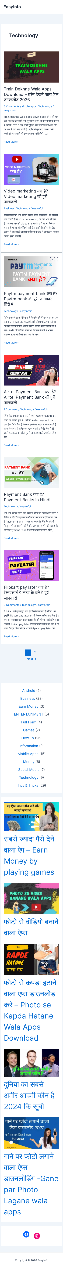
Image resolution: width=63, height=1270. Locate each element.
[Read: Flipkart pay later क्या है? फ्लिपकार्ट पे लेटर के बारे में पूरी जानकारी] (31, 565)
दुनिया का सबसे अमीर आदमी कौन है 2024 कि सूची (29, 1095)
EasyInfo (12, 6)
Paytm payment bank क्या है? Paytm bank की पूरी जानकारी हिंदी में (30, 299)
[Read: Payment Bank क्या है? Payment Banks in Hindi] (31, 472)
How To (27, 738)
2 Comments (11, 604)
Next (31, 659)
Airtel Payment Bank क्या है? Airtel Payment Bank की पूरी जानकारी (30, 397)
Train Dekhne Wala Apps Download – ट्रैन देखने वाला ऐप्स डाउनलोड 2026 (31, 94)
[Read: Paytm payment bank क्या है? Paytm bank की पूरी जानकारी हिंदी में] (31, 271)
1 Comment (11, 409)
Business (9, 208)
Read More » (11, 142)
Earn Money (28, 706)
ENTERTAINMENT (28, 714)
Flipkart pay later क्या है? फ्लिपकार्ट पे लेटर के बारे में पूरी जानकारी (26, 593)
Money (28, 762)
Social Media (28, 770)
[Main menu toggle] (55, 7)
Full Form (28, 722)
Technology (45, 106)
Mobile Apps (29, 106)
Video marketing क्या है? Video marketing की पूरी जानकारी (26, 196)
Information (28, 746)
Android (28, 690)
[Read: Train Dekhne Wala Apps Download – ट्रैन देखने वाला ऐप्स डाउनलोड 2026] (31, 66)
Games (28, 730)
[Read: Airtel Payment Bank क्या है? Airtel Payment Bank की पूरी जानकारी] (31, 369)
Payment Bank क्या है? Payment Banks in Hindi (27, 497)
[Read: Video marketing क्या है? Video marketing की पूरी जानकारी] (31, 169)
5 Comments (11, 106)
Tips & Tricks (27, 785)
